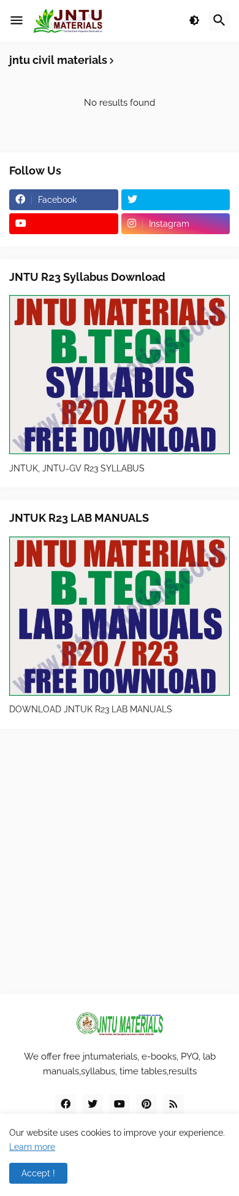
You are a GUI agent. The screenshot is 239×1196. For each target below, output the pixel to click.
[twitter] (175, 199)
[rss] (173, 1104)
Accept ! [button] (38, 1173)
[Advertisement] (119, 861)
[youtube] (63, 223)
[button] (16, 20)
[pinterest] (146, 1104)
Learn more (32, 1147)
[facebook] (65, 1104)
